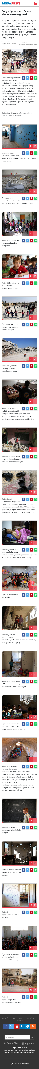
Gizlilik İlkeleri (31, 1018)
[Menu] (36, 3)
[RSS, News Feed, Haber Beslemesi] (33, 1026)
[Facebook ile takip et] (6, 1026)
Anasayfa (5, 1018)
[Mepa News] (11, 3)
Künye (13, 1018)
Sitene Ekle (19, 1021)
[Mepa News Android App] (10, 1043)
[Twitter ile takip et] (11, 1026)
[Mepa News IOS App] (28, 1043)
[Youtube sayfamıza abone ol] (17, 1026)
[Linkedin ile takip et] (22, 1026)
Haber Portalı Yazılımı (21, 1064)
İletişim (21, 1018)
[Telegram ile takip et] (27, 1026)
